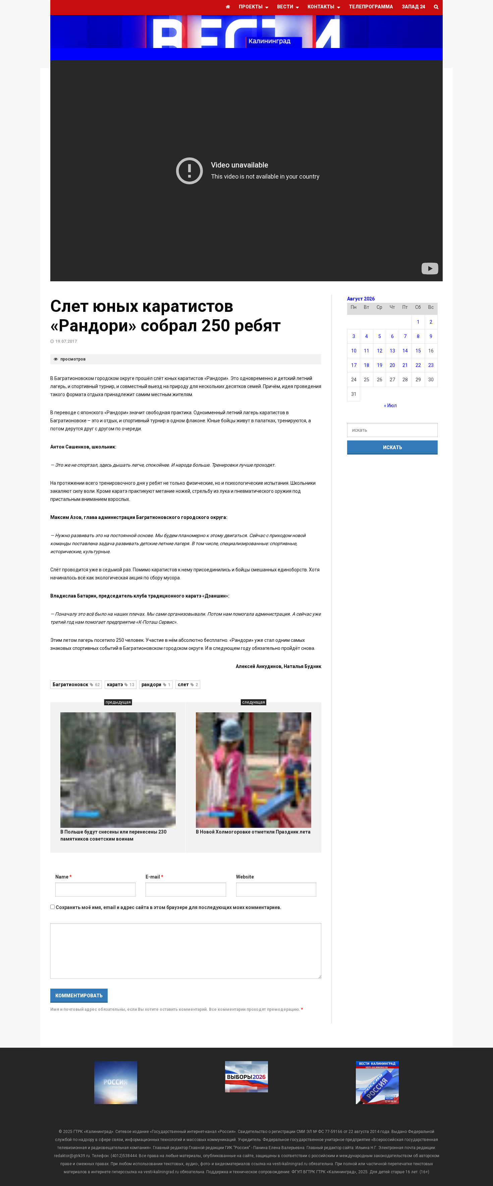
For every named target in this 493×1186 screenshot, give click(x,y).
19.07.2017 (66, 341)
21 (405, 365)
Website (245, 877)
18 (366, 365)
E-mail (154, 877)
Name (63, 877)
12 (379, 350)
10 (354, 350)
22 (418, 365)
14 (405, 350)
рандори (156, 684)
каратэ (120, 684)
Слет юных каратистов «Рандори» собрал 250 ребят (165, 315)
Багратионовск (76, 684)
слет (188, 684)
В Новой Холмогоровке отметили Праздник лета (253, 832)
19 (379, 365)
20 (392, 365)
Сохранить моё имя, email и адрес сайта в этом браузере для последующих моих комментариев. (168, 907)
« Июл (390, 405)
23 (431, 365)
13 (392, 350)
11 (366, 350)
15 (418, 350)
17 (354, 365)
